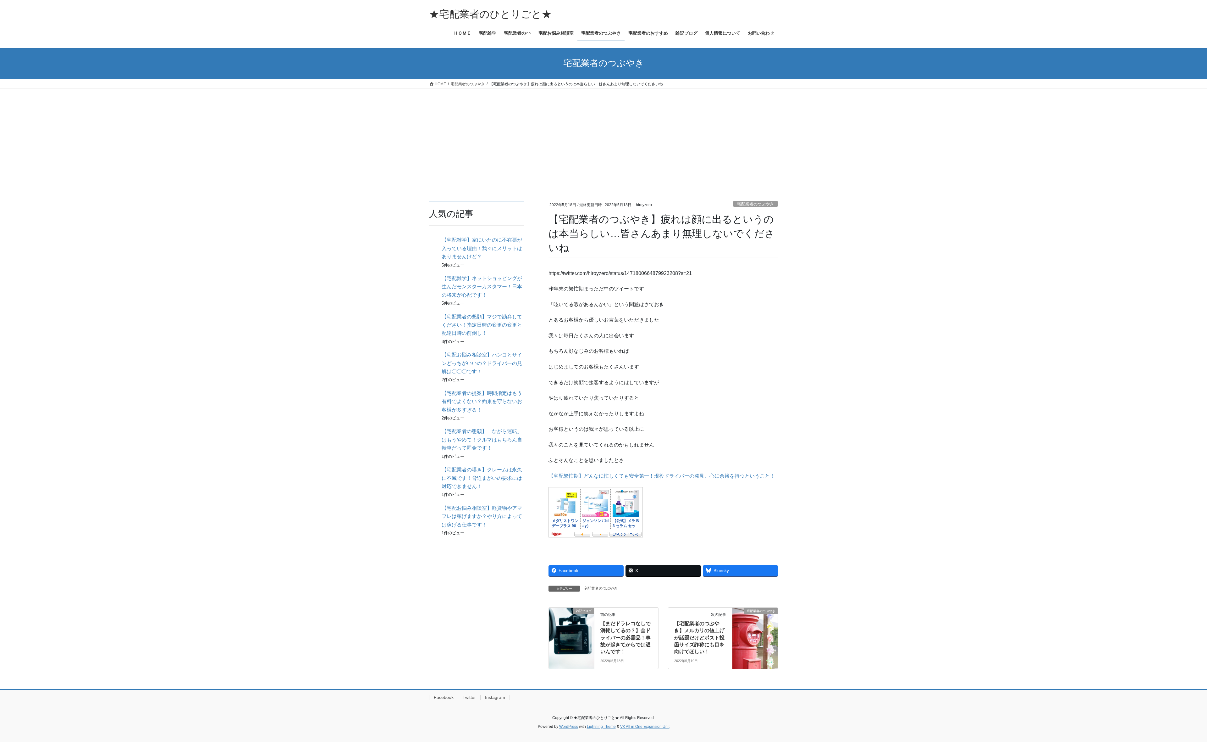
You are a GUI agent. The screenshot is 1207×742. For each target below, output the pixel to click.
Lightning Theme (601, 726)
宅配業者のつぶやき (755, 204)
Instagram (495, 697)
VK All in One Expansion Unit (645, 726)
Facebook (444, 697)
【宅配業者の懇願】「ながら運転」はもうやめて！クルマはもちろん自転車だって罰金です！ (482, 440)
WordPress (568, 726)
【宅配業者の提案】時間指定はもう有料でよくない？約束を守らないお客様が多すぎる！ (482, 402)
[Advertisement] (603, 136)
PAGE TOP (1175, 714)
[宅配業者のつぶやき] (755, 630)
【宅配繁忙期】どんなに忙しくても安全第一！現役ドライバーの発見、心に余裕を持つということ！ (661, 476)
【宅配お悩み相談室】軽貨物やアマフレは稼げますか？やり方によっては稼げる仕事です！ (482, 516)
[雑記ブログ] (571, 630)
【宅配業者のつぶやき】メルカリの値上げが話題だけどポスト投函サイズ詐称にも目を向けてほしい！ (699, 638)
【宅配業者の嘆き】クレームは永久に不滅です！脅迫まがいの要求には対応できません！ (482, 478)
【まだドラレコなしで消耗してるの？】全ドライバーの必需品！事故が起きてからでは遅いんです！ (625, 638)
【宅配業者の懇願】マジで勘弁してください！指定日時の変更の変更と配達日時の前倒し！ (482, 325)
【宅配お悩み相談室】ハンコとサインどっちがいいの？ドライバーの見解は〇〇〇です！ (482, 363)
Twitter (469, 697)
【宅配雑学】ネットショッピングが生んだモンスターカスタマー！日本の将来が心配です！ (482, 287)
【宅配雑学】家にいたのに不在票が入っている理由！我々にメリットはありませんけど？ (482, 248)
